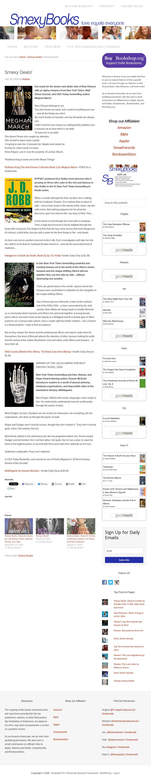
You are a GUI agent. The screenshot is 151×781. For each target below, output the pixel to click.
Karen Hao (108, 495)
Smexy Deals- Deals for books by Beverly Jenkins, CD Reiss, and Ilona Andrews (81, 539)
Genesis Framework (87, 773)
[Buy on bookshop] (124, 67)
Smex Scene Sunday (123, 638)
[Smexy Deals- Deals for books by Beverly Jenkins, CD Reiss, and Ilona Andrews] (81, 526)
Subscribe (124, 560)
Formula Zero (109, 358)
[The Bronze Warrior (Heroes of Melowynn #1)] (142, 484)
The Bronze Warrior (112, 478)
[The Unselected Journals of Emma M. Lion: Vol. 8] (142, 387)
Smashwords (124, 147)
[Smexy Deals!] (50, 526)
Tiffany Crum (109, 302)
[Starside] (142, 316)
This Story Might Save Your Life (117, 299)
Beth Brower (109, 387)
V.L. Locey (108, 481)
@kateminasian (116, 739)
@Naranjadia (117, 754)
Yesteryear (108, 467)
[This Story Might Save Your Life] (142, 305)
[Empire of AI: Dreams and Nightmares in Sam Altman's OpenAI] (142, 495)
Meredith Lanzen (110, 361)
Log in (116, 773)
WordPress (105, 773)
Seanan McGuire (110, 421)
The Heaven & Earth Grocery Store (119, 455)
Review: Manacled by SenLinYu (128, 630)
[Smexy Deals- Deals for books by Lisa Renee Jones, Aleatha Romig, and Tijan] (19, 526)
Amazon (124, 127)
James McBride (110, 458)
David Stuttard (110, 506)
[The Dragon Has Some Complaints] (142, 376)
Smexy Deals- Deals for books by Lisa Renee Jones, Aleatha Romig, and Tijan (19, 539)
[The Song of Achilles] (142, 241)
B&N (124, 134)
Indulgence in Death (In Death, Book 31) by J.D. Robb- (33, 255)
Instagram (111, 747)
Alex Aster (108, 313)
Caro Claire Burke (111, 469)
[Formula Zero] (142, 365)
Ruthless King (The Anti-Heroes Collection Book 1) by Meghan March (41, 167)
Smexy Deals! (42, 536)
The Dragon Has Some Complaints (119, 369)
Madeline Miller (110, 238)
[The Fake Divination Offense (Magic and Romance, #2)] (142, 230)
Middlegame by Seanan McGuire (22, 471)
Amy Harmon (109, 324)
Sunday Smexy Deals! (124, 681)
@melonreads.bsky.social (124, 721)
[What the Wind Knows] (142, 327)
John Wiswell (109, 372)
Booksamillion (124, 154)
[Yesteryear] (142, 473)
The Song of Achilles (112, 235)
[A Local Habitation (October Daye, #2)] (142, 425)
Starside (107, 310)
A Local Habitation (111, 418)
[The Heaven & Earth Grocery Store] (142, 462)
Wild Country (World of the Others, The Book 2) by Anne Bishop (38, 351)
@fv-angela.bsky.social (122, 710)
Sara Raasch (109, 227)
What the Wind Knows (113, 321)
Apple (124, 141)
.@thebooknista (114, 732)
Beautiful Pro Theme (62, 773)
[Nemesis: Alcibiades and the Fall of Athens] (142, 506)
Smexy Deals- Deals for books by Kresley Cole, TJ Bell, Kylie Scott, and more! (129, 604)
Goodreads (108, 713)
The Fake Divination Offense (116, 224)
